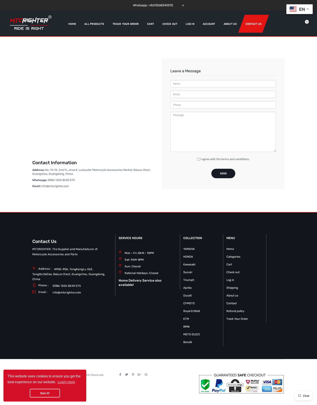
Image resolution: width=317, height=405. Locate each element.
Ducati (187, 295)
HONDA (188, 256)
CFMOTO (189, 303)
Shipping (232, 287)
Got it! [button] (45, 393)
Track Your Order (237, 318)
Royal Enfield (191, 311)
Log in (230, 280)
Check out (233, 272)
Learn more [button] (66, 382)
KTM (186, 318)
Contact (231, 303)
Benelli (187, 342)
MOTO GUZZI (191, 334)
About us (232, 295)
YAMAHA (189, 249)
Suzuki (187, 272)
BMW (186, 326)
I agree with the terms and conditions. (225, 159)
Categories (233, 256)
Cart (229, 264)
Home (230, 249)
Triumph (188, 280)
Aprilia (187, 287)
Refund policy (235, 311)
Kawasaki (189, 264)
